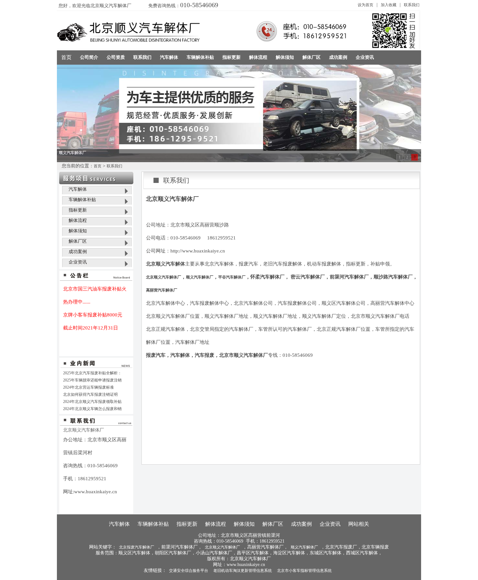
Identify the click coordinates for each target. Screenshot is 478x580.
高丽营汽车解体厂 (161, 290)
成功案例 (78, 251)
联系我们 (411, 5)
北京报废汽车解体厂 (136, 547)
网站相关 (358, 524)
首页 (66, 57)
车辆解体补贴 (82, 199)
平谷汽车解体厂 (232, 277)
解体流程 (78, 220)
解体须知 (78, 230)
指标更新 (78, 210)
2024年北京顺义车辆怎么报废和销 (92, 408)
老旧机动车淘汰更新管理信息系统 (242, 570)
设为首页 (365, 5)
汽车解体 (78, 189)
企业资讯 (78, 262)
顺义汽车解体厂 (199, 277)
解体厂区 (78, 241)
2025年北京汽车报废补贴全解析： (92, 373)
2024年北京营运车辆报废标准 (88, 387)
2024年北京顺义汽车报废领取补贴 (92, 401)
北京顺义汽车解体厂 (163, 277)
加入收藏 (388, 5)
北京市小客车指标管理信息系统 (304, 570)
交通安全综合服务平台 (188, 570)
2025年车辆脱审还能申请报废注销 (92, 380)
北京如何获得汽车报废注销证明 (90, 394)
